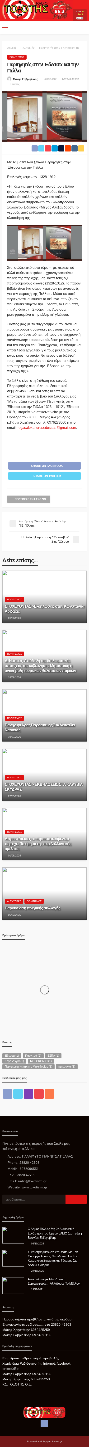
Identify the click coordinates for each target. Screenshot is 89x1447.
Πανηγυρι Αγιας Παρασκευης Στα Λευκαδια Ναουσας (40, 727)
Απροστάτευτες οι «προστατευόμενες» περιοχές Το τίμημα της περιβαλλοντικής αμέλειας (38, 844)
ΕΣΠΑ (53, 1055)
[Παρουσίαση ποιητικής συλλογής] (44, 893)
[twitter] (18, 1094)
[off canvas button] (5, 27)
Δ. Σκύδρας (14, 901)
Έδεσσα (12, 1055)
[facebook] (7, 1094)
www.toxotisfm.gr (34, 1187)
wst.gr (59, 1441)
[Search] (83, 27)
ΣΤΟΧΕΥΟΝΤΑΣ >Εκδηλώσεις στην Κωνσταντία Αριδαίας (44, 608)
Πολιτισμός (16, 57)
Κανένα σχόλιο (70, 78)
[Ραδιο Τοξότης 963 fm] (37, 9)
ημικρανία (66, 1066)
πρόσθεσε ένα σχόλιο (30, 499)
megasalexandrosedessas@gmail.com (45, 428)
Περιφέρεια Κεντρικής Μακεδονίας (28, 1066)
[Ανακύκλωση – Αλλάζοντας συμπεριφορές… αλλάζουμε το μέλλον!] (13, 1285)
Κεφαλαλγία (14, 1061)
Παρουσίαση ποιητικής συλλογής (32, 908)
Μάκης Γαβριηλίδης (25, 79)
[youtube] (39, 1094)
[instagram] (28, 1094)
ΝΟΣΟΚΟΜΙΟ (41, 1061)
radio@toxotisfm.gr (32, 1181)
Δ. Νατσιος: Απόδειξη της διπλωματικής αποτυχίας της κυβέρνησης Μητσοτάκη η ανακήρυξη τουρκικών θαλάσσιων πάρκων (40, 665)
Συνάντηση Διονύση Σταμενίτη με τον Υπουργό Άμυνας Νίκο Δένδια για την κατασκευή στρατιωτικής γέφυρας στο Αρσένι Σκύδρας (53, 1258)
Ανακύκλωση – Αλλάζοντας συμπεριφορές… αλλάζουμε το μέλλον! (54, 1281)
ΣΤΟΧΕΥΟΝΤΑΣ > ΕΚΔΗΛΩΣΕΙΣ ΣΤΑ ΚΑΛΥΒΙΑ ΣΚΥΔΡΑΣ (44, 786)
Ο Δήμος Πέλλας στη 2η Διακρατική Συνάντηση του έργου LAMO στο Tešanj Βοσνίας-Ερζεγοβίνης (55, 1233)
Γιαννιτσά (33, 1055)
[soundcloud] (49, 1094)
